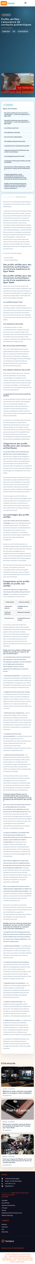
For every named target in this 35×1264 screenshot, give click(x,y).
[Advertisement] (17, 53)
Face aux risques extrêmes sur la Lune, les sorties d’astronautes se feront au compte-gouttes (17, 1160)
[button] (25, 3)
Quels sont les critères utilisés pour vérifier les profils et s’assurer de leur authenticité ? (17, 168)
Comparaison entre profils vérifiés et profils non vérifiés (17, 161)
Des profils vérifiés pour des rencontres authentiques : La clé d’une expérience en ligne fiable (17, 114)
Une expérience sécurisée (12, 132)
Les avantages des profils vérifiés (14, 156)
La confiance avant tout (11, 128)
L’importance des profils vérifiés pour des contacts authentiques (16, 151)
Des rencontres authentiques (13, 137)
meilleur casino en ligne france (20, 1193)
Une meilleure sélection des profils (14, 141)
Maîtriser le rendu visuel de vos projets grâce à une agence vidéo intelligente (17, 1092)
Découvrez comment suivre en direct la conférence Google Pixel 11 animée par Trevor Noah (17, 1126)
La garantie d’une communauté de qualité (16, 146)
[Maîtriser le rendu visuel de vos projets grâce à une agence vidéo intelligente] (17, 1077)
